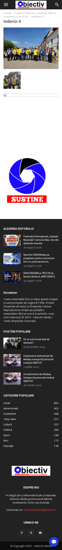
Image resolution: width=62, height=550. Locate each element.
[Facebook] (21, 532)
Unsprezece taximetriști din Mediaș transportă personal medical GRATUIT (38, 359)
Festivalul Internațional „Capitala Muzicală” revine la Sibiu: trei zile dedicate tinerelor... (41, 240)
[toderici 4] (31, 68)
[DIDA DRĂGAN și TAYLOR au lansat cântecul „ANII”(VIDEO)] (12, 277)
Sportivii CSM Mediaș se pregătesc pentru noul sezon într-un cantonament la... (39, 258)
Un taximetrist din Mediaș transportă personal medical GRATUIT (38, 378)
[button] (5, 4)
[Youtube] (40, 532)
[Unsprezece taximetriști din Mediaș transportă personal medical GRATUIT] (12, 360)
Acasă (7, 13)
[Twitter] (31, 532)
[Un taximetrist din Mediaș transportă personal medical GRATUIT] (12, 378)
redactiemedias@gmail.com (39, 509)
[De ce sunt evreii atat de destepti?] (12, 343)
